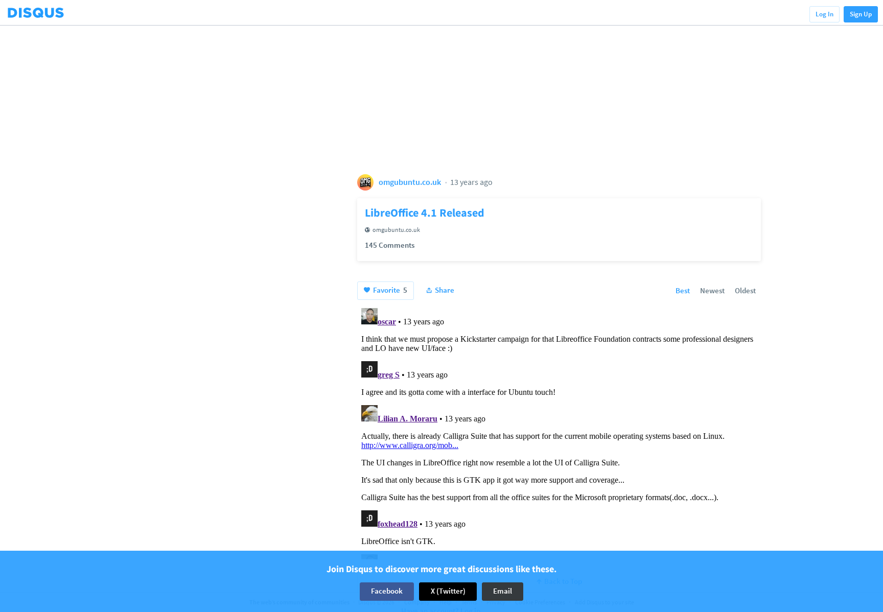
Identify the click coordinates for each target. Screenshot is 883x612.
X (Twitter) (448, 591)
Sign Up (861, 14)
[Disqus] (559, 431)
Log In (824, 14)
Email (502, 591)
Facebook (387, 591)
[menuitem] (682, 291)
